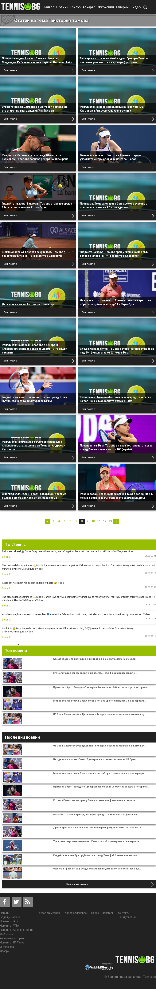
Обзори (4, 951)
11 (99, 521)
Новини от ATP (9, 921)
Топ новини (16, 650)
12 (104, 521)
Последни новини (22, 737)
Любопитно (7, 934)
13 (110, 521)
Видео (136, 7)
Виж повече (10, 70)
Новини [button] (62, 9)
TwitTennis (15, 544)
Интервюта (7, 946)
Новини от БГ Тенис (12, 942)
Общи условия (127, 917)
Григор (75, 7)
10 (93, 521)
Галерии (122, 7)
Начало (48, 7)
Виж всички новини (77, 884)
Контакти (123, 912)
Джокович (105, 7)
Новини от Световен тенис (16, 929)
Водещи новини (10, 917)
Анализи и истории (12, 938)
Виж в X (6, 557)
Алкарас (89, 7)
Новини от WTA (9, 925)
